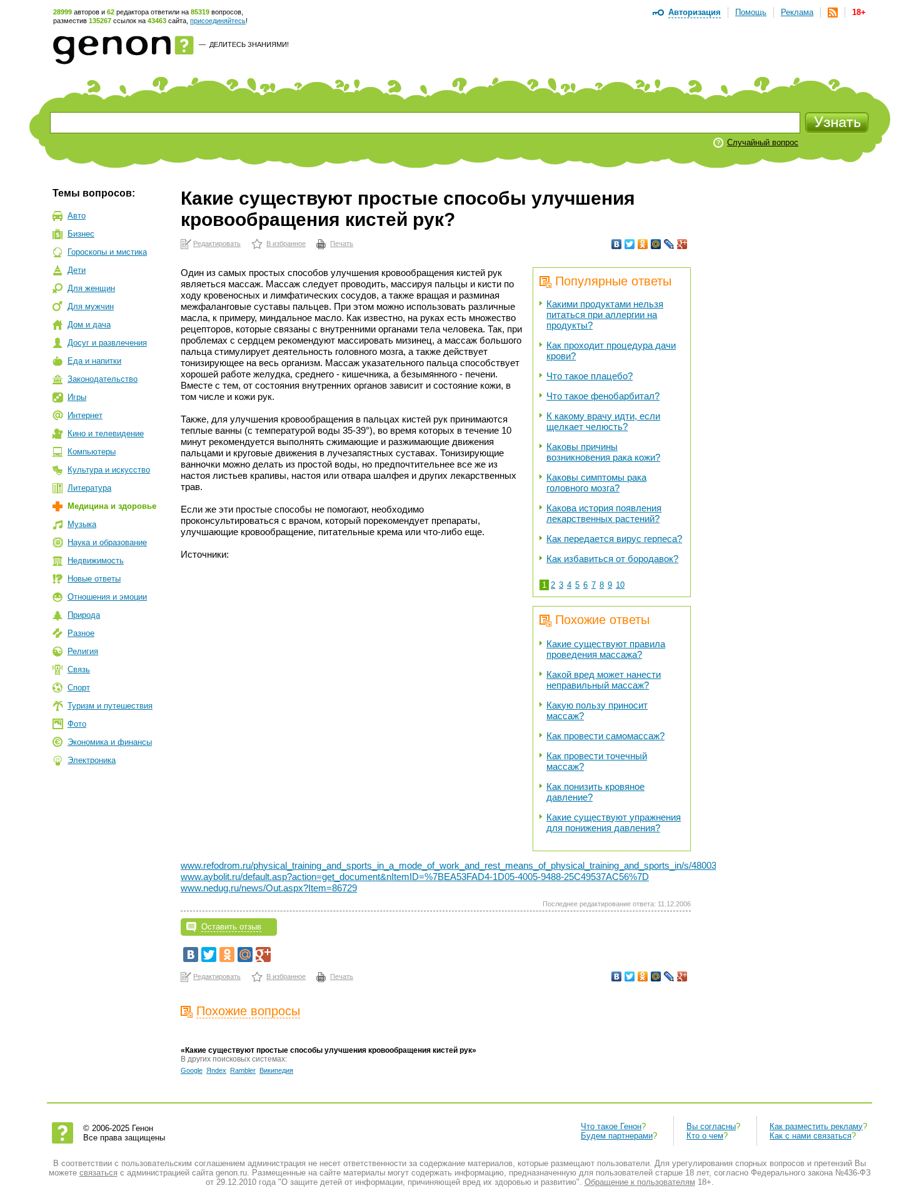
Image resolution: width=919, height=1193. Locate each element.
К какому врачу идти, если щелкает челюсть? (603, 421)
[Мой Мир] (656, 244)
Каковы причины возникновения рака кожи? (603, 452)
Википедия (276, 1070)
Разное (81, 633)
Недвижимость (96, 560)
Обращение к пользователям (640, 1182)
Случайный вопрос (762, 142)
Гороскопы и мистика (107, 252)
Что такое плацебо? (589, 376)
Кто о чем (704, 1135)
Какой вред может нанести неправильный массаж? (603, 679)
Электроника (92, 760)
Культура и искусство (109, 469)
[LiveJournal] (669, 244)
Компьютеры (92, 451)
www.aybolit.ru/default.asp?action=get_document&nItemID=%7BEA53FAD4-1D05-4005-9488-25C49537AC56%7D (415, 876)
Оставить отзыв (231, 926)
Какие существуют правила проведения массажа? (605, 649)
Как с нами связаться (810, 1135)
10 (620, 585)
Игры (77, 397)
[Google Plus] (682, 244)
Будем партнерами (617, 1135)
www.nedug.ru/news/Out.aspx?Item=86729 (269, 888)
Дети (77, 270)
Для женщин (91, 288)
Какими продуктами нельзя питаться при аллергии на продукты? (604, 314)
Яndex (216, 1070)
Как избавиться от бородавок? (612, 558)
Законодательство (103, 379)
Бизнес (81, 233)
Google (192, 1070)
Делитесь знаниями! (249, 44)
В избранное (286, 243)
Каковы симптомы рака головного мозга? (596, 482)
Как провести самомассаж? (605, 735)
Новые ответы (94, 578)
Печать (341, 243)
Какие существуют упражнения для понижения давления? (613, 822)
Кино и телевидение (106, 433)
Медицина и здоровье (112, 506)
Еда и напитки (94, 361)
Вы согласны (711, 1126)
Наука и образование (107, 542)
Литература (89, 488)
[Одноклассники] (643, 244)
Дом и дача (89, 324)
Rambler (243, 1070)
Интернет (85, 415)
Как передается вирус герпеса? (614, 538)
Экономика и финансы (110, 742)
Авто (77, 215)
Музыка (82, 524)
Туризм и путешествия (110, 705)
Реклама (797, 12)
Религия (83, 651)
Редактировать (217, 243)
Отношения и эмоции (107, 597)
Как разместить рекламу (816, 1126)
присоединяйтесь (218, 20)
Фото (77, 724)
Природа (84, 615)
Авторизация (694, 12)
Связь (79, 669)
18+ (859, 12)
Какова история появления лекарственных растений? (603, 513)
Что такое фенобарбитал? (603, 396)
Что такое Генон (611, 1126)
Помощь (750, 12)
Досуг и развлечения (107, 342)
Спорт (79, 687)
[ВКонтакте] (616, 244)
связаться (98, 1172)
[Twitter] (629, 244)
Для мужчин (91, 306)
